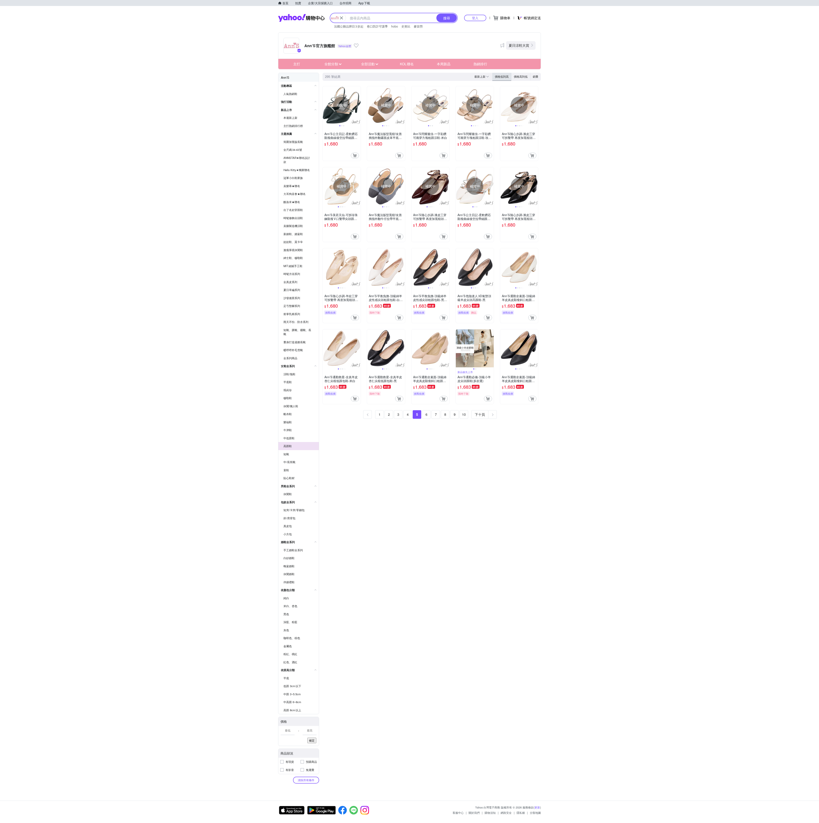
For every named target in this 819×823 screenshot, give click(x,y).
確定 (312, 740)
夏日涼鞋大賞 (519, 45)
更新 (537, 807)
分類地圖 (535, 813)
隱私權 (521, 813)
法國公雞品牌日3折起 (348, 26)
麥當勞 (418, 26)
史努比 (405, 26)
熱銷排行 (480, 63)
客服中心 (458, 813)
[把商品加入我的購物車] (355, 155)
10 (464, 414)
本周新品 (443, 63)
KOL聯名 (407, 63)
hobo (394, 26)
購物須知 (490, 813)
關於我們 (474, 813)
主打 (296, 63)
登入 (475, 18)
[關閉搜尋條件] (341, 17)
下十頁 (480, 414)
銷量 (535, 76)
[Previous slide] (325, 105)
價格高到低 (521, 76)
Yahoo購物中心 (301, 18)
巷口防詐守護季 (377, 26)
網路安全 (506, 813)
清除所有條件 (306, 780)
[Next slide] (358, 105)
